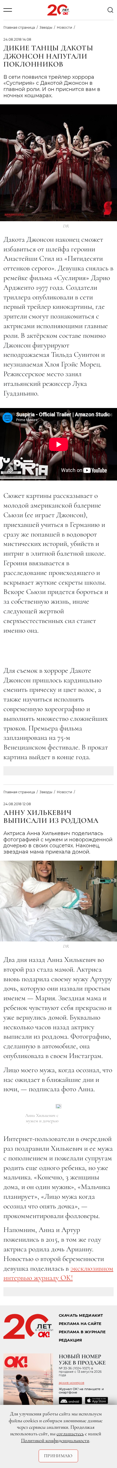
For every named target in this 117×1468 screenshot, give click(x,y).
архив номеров (71, 1382)
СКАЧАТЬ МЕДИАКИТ (81, 1315)
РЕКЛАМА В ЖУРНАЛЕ (82, 1332)
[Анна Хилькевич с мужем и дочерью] (58, 1106)
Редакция (70, 1340)
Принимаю (58, 1456)
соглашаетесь (70, 1433)
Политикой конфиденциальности (55, 1440)
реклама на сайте (80, 1324)
